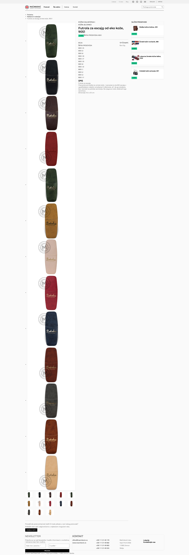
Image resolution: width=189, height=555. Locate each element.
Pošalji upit (31, 530)
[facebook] (133, 2)
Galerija (66, 7)
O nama (121, 1)
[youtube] (145, 2)
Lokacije (114, 1)
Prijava (47, 551)
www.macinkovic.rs (79, 543)
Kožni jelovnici (85, 25)
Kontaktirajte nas (149, 542)
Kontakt (75, 7)
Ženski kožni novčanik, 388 (148, 42)
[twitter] (137, 2)
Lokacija (146, 540)
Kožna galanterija (86, 22)
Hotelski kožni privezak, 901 (149, 71)
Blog (127, 1)
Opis (80, 81)
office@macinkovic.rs (80, 540)
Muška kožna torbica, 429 (148, 27)
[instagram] (141, 2)
